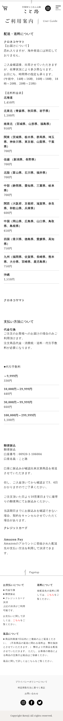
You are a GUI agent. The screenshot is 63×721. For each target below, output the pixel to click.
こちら (31, 661)
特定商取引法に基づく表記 (31, 687)
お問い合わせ (31, 693)
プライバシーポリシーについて (31, 681)
